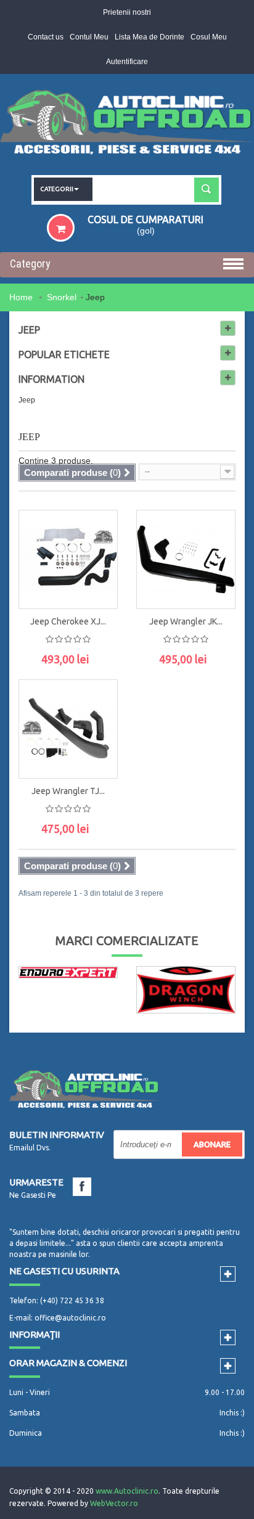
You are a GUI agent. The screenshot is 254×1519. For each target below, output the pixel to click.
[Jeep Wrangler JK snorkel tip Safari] (186, 559)
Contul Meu (89, 37)
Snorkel (61, 297)
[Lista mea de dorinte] (95, 556)
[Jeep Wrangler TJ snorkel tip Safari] (68, 729)
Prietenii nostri (127, 12)
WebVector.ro (114, 1503)
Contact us (45, 37)
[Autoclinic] (127, 124)
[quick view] (95, 528)
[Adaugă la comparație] (95, 583)
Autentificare (127, 61)
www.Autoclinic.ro (127, 1491)
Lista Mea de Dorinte (149, 37)
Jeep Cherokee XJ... (68, 621)
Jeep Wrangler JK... (186, 621)
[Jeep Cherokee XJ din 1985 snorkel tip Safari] (68, 559)
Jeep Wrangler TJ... (68, 791)
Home (22, 297)
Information (51, 379)
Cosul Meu (208, 37)
